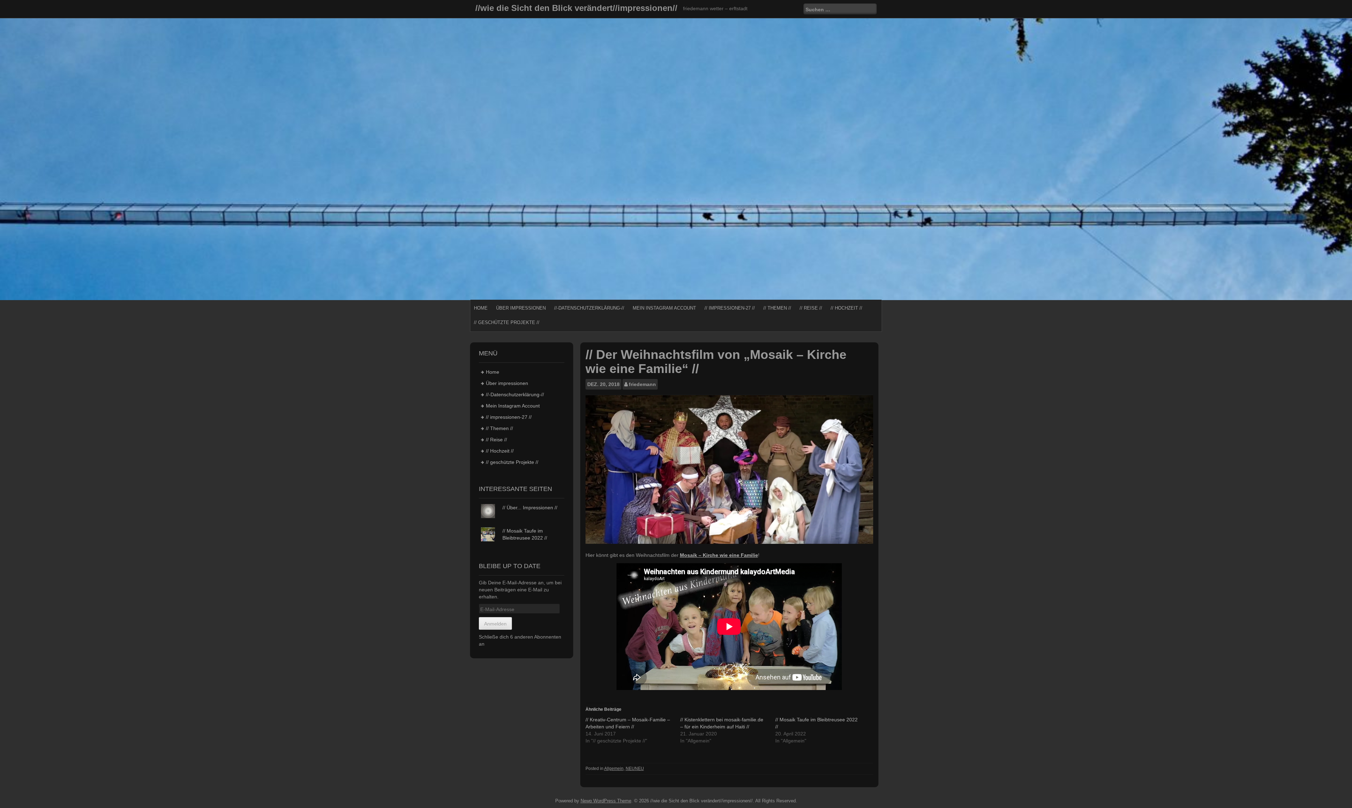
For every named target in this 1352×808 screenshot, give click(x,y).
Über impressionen (521, 308)
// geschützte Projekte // (506, 322)
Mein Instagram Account (664, 308)
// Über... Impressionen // (529, 507)
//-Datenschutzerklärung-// (589, 308)
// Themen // (777, 308)
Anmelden (495, 624)
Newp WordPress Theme (606, 800)
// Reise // (811, 308)
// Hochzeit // (846, 308)
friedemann (642, 384)
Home (481, 308)
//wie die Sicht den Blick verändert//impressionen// (576, 8)
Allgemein (614, 768)
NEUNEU (635, 768)
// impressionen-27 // (730, 308)
